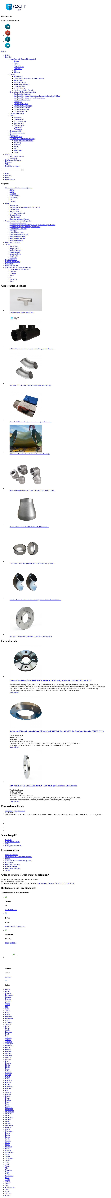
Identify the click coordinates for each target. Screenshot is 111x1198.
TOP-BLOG (58, 883)
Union (16, 152)
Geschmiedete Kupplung (22, 100)
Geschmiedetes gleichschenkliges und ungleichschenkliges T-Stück (37, 96)
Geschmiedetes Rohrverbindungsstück (23, 92)
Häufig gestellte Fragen (13, 160)
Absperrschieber (19, 125)
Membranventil (19, 123)
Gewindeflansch (19, 86)
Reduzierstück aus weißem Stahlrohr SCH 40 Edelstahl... (29, 527)
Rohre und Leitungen (17, 113)
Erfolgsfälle (13, 158)
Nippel (16, 146)
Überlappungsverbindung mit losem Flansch (29, 78)
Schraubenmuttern (16, 137)
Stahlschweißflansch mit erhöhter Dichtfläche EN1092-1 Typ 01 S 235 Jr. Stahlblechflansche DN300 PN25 (57, 731)
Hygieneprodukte (15, 131)
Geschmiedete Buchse (21, 109)
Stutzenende (18, 69)
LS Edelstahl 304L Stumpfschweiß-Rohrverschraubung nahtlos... (32, 563)
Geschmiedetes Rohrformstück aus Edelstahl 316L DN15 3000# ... (32, 490)
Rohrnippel (18, 102)
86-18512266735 (11, 910)
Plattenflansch (18, 80)
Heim (7, 55)
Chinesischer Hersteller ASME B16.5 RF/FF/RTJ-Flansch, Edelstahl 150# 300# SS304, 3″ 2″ (51, 680)
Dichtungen (14, 135)
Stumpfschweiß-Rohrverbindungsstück (23, 59)
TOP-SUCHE (69, 883)
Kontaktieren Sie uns (12, 166)
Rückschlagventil (20, 121)
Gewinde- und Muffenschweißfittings (22, 139)
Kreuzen (17, 73)
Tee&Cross (18, 150)
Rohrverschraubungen (17, 133)
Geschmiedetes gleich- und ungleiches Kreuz (29, 98)
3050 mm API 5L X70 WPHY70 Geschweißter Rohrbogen (30, 454)
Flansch (12, 74)
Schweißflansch (19, 88)
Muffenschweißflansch (21, 84)
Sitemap (50, 883)
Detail (17, 692)
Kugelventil (18, 117)
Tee (15, 71)
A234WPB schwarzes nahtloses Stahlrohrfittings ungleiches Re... (32, 349)
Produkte (8, 57)
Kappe (16, 63)
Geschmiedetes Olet (21, 111)
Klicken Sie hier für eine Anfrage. (12, 881)
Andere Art (18, 129)
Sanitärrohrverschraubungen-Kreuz (22, 312)
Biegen (16, 61)
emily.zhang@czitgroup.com (15, 811)
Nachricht (8, 154)
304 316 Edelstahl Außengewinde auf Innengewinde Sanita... (30, 422)
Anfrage (12, 692)
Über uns (8, 162)
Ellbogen (17, 65)
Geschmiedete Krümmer (22, 94)
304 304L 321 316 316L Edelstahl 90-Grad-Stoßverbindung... (31, 385)
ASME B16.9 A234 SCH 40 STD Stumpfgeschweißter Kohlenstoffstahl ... (35, 600)
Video (7, 164)
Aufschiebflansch (20, 82)
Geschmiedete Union (21, 104)
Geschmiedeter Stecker (22, 108)
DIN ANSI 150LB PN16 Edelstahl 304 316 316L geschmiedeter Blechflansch (43, 786)
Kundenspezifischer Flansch (23, 90)
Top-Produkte (41, 883)
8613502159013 (10, 943)
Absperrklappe (19, 119)
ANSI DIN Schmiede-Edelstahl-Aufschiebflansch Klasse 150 (31, 636)
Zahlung (8, 977)
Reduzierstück (19, 67)
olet (15, 148)
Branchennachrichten (17, 156)
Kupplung (17, 143)
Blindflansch (18, 76)
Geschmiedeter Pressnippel (23, 106)
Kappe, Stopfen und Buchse (23, 141)
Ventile (12, 115)
